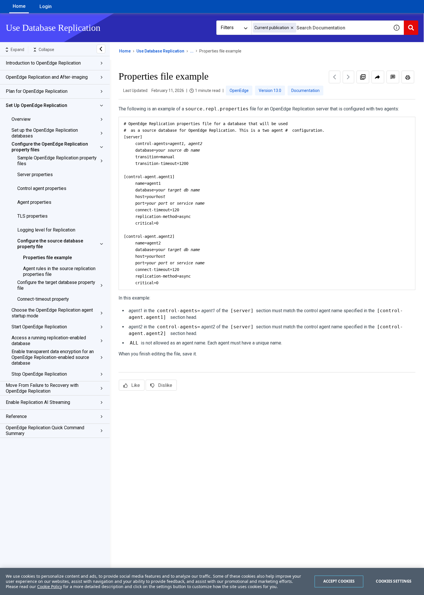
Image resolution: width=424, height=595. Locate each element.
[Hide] (101, 49)
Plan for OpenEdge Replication (36, 91)
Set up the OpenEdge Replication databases (45, 133)
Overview (21, 119)
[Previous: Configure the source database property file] (334, 77)
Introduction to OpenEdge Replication (43, 63)
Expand (17, 49)
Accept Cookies (339, 581)
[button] (292, 28)
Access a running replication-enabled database (49, 340)
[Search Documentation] (411, 27)
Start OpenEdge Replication (39, 326)
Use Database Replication (160, 51)
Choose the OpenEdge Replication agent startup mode (52, 313)
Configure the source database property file (50, 243)
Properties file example (47, 257)
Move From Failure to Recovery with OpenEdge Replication (42, 388)
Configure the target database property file (56, 285)
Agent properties (34, 202)
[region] (212, 581)
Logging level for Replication (46, 230)
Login (46, 6)
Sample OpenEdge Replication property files (57, 160)
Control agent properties (41, 188)
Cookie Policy (49, 586)
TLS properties (32, 216)
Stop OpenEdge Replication (39, 374)
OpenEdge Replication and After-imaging (47, 77)
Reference (16, 416)
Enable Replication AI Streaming (38, 402)
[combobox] (320, 27)
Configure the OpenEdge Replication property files (50, 146)
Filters (227, 27)
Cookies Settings (393, 581)
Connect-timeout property (43, 299)
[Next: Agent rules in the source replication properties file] (348, 77)
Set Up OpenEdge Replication (36, 105)
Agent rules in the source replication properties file (59, 271)
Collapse (46, 49)
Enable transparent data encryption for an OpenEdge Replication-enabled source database (53, 357)
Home (19, 6)
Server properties (35, 174)
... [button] (192, 51)
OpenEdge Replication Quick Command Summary (45, 430)
